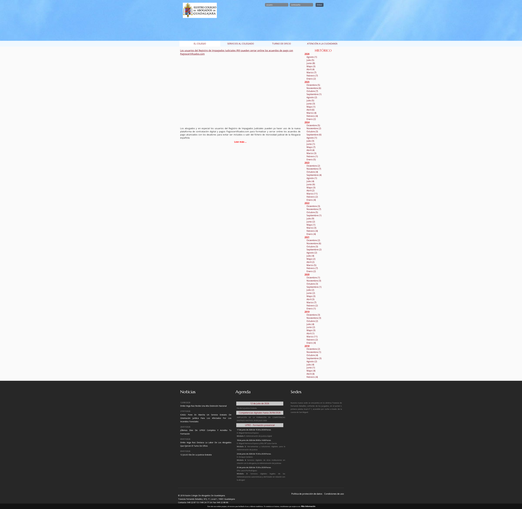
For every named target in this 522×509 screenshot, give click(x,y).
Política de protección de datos (306, 493)
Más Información (308, 506)
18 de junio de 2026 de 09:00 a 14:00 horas (254, 440)
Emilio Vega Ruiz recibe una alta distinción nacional (203, 406)
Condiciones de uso (334, 493)
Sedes (296, 391)
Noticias (187, 391)
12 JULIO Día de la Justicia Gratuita (196, 454)
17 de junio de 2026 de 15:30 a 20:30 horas (254, 429)
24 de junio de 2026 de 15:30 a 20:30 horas (254, 454)
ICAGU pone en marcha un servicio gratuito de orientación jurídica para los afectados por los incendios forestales (205, 418)
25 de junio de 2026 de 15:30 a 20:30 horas (254, 467)
